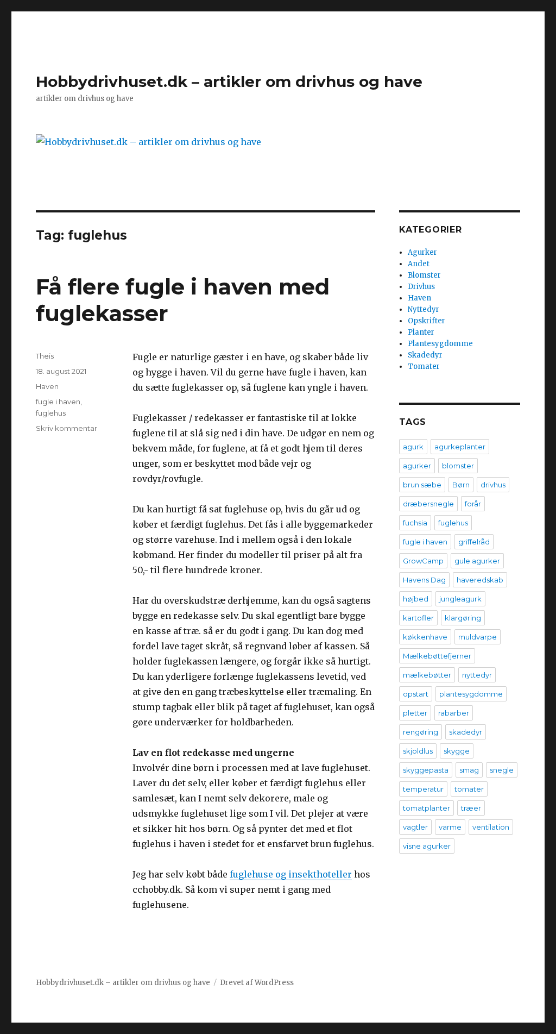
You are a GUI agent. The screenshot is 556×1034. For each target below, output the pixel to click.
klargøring (463, 617)
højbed (415, 598)
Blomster (424, 275)
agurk (413, 446)
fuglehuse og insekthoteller (291, 874)
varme (450, 827)
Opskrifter (426, 320)
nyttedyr (477, 674)
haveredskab (480, 579)
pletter (415, 713)
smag (469, 770)
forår (473, 503)
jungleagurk (460, 598)
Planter (421, 332)
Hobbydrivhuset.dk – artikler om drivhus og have (229, 81)
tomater (469, 789)
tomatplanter (426, 808)
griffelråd (474, 541)
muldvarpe (477, 636)
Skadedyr (425, 355)
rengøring (420, 732)
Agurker (422, 252)
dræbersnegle (428, 503)
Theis (45, 356)
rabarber (453, 713)
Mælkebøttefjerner (437, 655)
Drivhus (421, 286)
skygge (457, 751)
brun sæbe (422, 484)
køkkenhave (425, 636)
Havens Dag (424, 579)
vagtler (415, 827)
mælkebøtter (427, 674)
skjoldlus (418, 751)
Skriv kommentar (66, 428)
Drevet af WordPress (257, 982)
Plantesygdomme (440, 343)
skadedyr (465, 732)
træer (471, 808)
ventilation (490, 827)
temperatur (423, 789)
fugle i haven (58, 401)
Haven (47, 386)
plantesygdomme (471, 694)
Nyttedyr (423, 309)
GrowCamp (423, 560)
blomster (458, 465)
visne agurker (427, 846)
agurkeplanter (459, 446)
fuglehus (51, 413)
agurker (417, 465)
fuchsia (415, 522)
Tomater (424, 366)
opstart (415, 694)
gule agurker (477, 560)
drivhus (493, 484)
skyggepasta (425, 770)
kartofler (418, 617)
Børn (461, 484)
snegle (502, 770)
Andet (418, 263)
